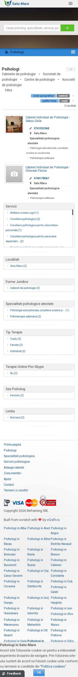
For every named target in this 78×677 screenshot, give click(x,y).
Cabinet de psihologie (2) (25, 287)
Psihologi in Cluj (37, 571)
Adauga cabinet (14, 467)
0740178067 (41, 178)
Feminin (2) (17, 395)
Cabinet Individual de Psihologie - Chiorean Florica (48, 168)
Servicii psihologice (17, 461)
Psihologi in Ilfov (62, 614)
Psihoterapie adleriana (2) (25, 316)
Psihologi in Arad (38, 528)
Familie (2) (16, 344)
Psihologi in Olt (37, 630)
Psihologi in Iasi (61, 608)
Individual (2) (17, 351)
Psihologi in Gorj (38, 598)
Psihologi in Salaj (15, 641)
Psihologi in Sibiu (62, 641)
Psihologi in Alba (15, 528)
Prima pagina (12, 444)
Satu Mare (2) (18, 265)
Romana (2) (17, 417)
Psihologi (10, 450)
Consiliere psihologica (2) (25, 219)
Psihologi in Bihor (39, 539)
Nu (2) (13, 373)
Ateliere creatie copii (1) (24, 212)
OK (39, 672)
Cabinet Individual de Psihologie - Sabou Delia (48, 119)
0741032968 (41, 128)
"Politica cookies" (53, 666)
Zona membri (12, 473)
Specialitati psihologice (19, 456)
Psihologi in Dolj (61, 581)
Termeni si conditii (16, 490)
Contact (9, 484)
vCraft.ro (53, 520)
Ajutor (7, 479)
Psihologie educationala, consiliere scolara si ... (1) (39, 310)
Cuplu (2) (15, 338)
